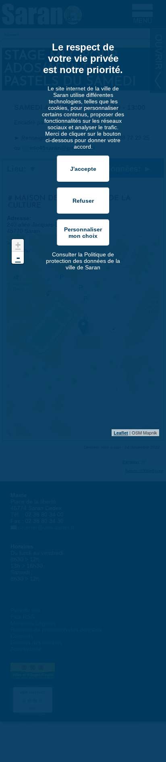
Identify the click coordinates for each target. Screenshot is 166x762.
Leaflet (121, 433)
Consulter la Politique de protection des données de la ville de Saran (83, 261)
